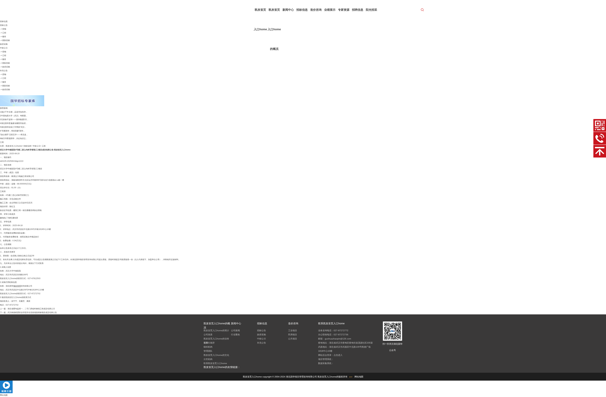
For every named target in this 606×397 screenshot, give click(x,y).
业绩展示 (330, 9)
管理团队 (208, 351)
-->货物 (3, 29)
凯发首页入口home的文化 (216, 355)
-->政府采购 (5, 67)
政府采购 (4, 44)
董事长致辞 (209, 343)
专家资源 (343, 9)
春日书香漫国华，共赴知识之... (14, 138)
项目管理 (83, 259)
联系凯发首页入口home (215, 363)
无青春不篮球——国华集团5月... (14, 119)
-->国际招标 (5, 40)
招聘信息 (357, 9)
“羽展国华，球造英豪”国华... (13, 131)
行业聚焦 (235, 334)
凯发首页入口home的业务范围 (216, 340)
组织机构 (208, 347)
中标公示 (4, 48)
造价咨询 (316, 9)
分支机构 (208, 359)
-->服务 (3, 36)
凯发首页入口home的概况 (274, 29)
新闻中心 (288, 9)
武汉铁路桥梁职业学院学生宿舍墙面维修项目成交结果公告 (32, 312)
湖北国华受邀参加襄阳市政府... (14, 123)
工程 (44, 146)
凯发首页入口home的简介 (216, 330)
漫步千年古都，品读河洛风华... (14, 112)
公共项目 (292, 338)
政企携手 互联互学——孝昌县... (14, 135)
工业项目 (292, 330)
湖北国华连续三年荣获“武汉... (13, 127)
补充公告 (4, 71)
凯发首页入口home (260, 19)
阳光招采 (371, 9)
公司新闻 (235, 330)
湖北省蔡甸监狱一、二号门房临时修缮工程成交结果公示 (31, 309)
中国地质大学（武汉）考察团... (14, 116)
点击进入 (338, 355)
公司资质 (208, 334)
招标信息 (302, 9)
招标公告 (4, 25)
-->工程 (3, 33)
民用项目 (292, 334)
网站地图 (358, 376)
